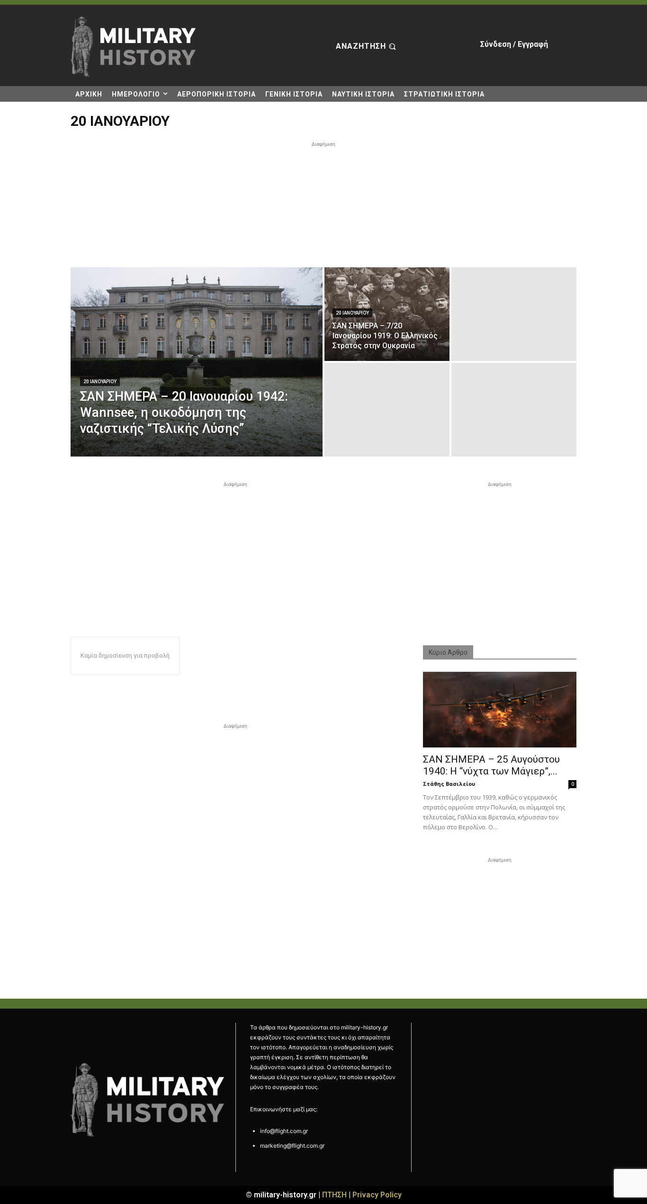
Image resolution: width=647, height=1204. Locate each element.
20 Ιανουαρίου (100, 381)
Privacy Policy (377, 1194)
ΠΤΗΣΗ (334, 1194)
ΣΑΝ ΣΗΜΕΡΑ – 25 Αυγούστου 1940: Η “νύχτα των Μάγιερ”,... (491, 765)
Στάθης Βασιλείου (449, 783)
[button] (367, 47)
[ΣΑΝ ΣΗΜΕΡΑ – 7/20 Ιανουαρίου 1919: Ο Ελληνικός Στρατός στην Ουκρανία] (386, 314)
